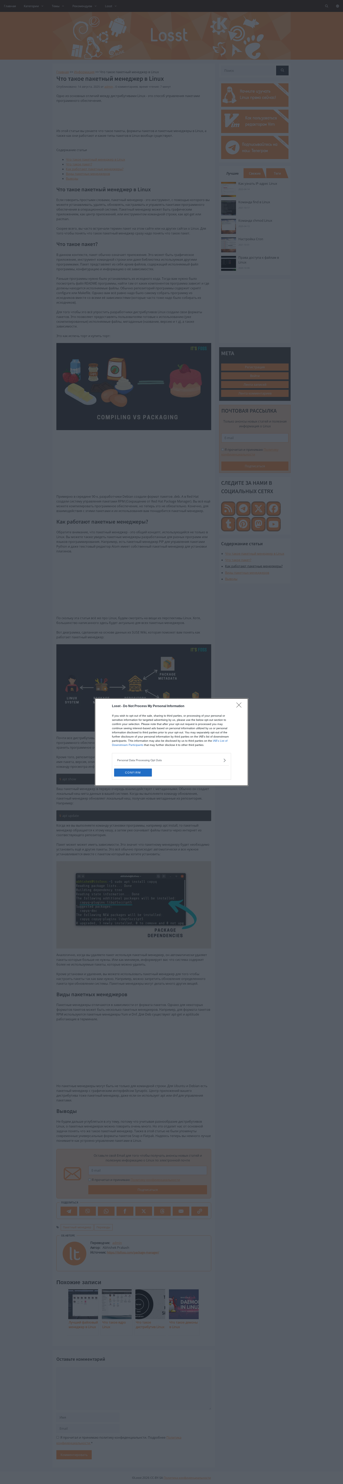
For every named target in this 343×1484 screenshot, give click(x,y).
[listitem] (171, 760)
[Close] (240, 706)
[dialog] (171, 742)
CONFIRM (133, 772)
